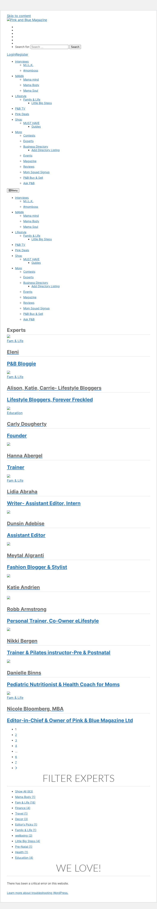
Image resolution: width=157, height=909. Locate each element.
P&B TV (20, 108)
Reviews (28, 166)
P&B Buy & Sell (33, 177)
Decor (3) (21, 819)
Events (27, 155)
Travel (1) (21, 813)
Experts (28, 141)
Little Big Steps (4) (27, 841)
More (18, 132)
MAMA (19, 76)
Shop (18, 119)
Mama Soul (30, 90)
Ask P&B (29, 183)
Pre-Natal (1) (23, 846)
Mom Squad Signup (36, 172)
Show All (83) (24, 791)
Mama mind (31, 79)
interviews (22, 61)
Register (22, 54)
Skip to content (19, 16)
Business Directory (35, 146)
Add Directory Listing (45, 150)
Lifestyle (20, 96)
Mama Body (31, 85)
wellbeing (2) (23, 835)
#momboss (30, 70)
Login (11, 54)
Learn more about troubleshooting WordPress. (37, 892)
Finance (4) (22, 808)
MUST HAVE (31, 123)
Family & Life (31, 99)
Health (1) (21, 852)
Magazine (29, 161)
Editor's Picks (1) (26, 824)
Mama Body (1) (25, 797)
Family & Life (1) (25, 830)
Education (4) (24, 857)
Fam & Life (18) (25, 802)
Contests (29, 135)
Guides (36, 126)
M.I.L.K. (28, 65)
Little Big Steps (41, 103)
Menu (14, 190)
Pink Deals (22, 114)
